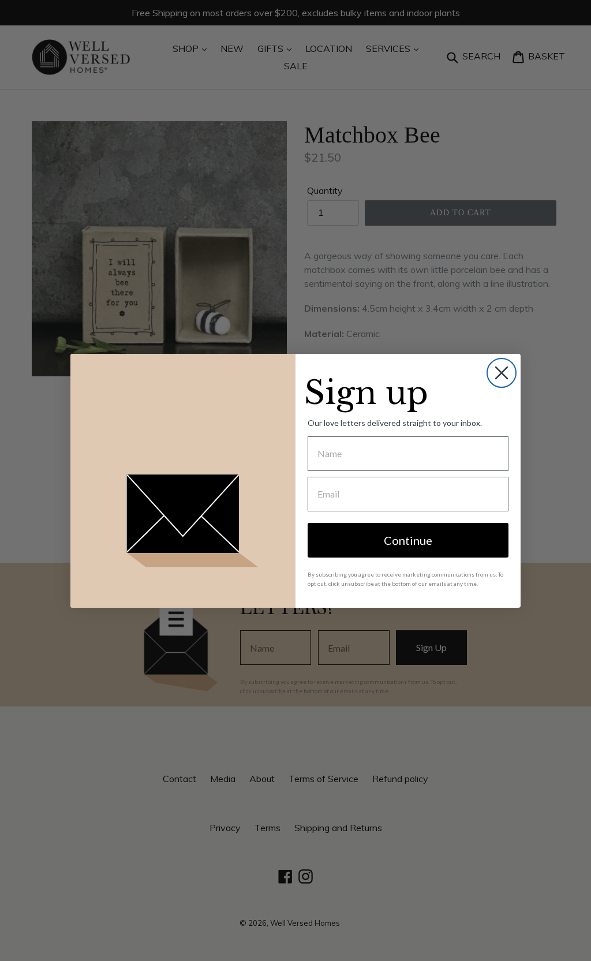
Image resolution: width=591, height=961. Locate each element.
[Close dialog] (501, 372)
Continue (408, 540)
